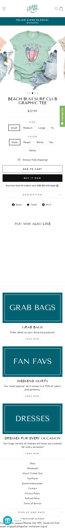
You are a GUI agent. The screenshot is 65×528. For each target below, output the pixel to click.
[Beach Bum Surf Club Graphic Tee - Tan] (17, 276)
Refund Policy (32, 498)
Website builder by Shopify (32, 518)
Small (14, 127)
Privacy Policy (32, 493)
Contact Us (62, 115)
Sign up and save (31, 512)
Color (32, 136)
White (39, 142)
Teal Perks (32, 478)
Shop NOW (32, 339)
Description (32, 194)
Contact (32, 488)
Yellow (32, 150)
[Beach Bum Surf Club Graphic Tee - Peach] (10, 276)
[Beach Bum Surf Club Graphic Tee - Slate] (7, 276)
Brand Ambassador (32, 483)
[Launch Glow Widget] (7, 520)
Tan (51, 142)
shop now (32, 396)
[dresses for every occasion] (32, 419)
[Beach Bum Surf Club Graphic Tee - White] (14, 276)
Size (32, 122)
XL (52, 127)
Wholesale (32, 468)
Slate (15, 142)
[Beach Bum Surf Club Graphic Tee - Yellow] (21, 276)
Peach (27, 142)
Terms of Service (32, 503)
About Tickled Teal (32, 473)
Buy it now (32, 178)
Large (41, 127)
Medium (27, 127)
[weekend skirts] (32, 361)
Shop (32, 463)
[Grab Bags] (32, 308)
